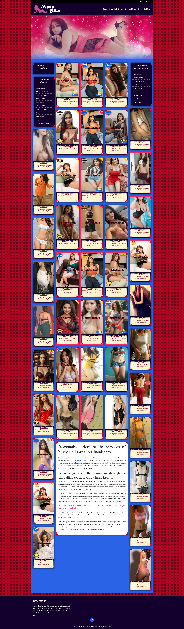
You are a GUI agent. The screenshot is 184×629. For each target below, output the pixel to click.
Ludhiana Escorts (138, 95)
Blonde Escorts (40, 99)
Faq (148, 9)
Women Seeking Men (42, 123)
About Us (112, 9)
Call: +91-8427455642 (143, 2)
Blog (134, 9)
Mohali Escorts (137, 74)
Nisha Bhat (89, 626)
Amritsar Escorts (138, 92)
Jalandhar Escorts (138, 88)
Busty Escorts (40, 113)
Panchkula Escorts (138, 81)
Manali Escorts (137, 99)
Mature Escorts (40, 106)
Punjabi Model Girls (42, 91)
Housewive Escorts (41, 95)
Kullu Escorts (137, 102)
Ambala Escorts (137, 85)
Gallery (120, 9)
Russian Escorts (40, 88)
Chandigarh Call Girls (79, 460)
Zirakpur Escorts (138, 78)
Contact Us (141, 9)
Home (105, 9)
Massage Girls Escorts (42, 116)
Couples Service (40, 120)
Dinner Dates (40, 102)
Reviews (128, 9)
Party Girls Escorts (41, 109)
